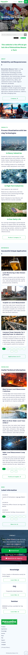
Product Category (13, 237)
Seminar (3, 633)
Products (3, 626)
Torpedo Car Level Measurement (14, 303)
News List (14, 524)
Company (13, 98)
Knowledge (3, 631)
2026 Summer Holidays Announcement (13, 512)
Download (19, 1)
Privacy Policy (5, 647)
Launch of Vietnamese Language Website (13, 498)
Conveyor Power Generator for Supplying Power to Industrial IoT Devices (14, 333)
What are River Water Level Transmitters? (14, 422)
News (2, 635)
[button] (26, 1)
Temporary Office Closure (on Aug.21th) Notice (14, 505)
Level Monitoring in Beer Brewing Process (14, 274)
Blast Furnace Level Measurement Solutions (14, 390)
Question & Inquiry (15, 558)
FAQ (2, 637)
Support (3, 640)
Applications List (13, 356)
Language (23, 1)
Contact (21, 1)
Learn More (14, 580)
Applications (4, 629)
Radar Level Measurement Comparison (14, 453)
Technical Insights (13, 476)
